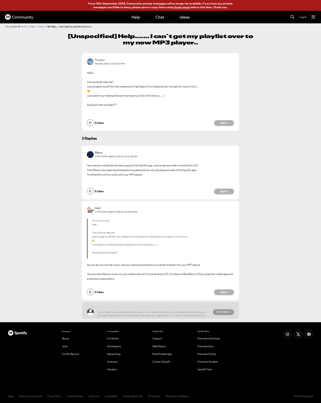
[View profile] (90, 61)
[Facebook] (309, 334)
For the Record (70, 354)
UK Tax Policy (154, 396)
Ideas (185, 17)
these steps (182, 7)
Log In (302, 17)
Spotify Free (204, 369)
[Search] (292, 17)
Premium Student (207, 361)
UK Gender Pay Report (177, 396)
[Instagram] (288, 334)
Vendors (112, 369)
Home (24, 26)
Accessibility (111, 396)
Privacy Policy (54, 396)
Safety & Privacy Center (30, 396)
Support (157, 338)
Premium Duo (205, 346)
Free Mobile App (162, 354)
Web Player (159, 346)
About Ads (94, 396)
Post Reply (223, 312)
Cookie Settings (74, 396)
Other (41, 26)
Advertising (114, 354)
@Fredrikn (97, 220)
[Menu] (313, 17)
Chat (159, 17)
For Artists (113, 338)
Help (135, 17)
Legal (11, 396)
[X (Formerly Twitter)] (298, 334)
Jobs (65, 346)
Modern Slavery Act (132, 396)
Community (22, 17)
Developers (114, 346)
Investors (112, 361)
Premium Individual (208, 338)
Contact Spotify (161, 361)
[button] (90, 122)
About (65, 338)
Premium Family (206, 354)
